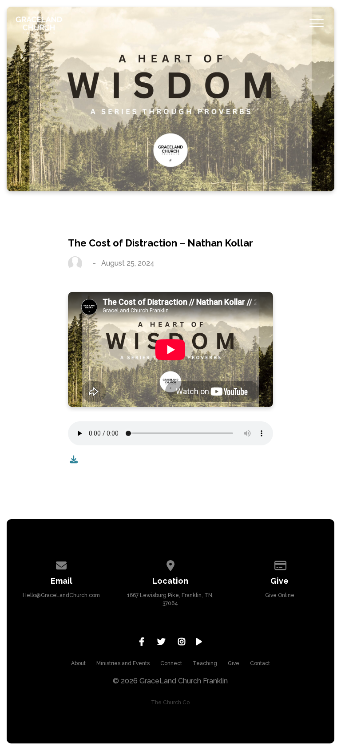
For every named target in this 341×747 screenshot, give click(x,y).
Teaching (205, 663)
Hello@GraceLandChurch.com (61, 595)
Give (233, 663)
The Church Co (170, 702)
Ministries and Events (123, 663)
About (78, 663)
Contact (260, 663)
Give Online (279, 595)
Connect (171, 663)
